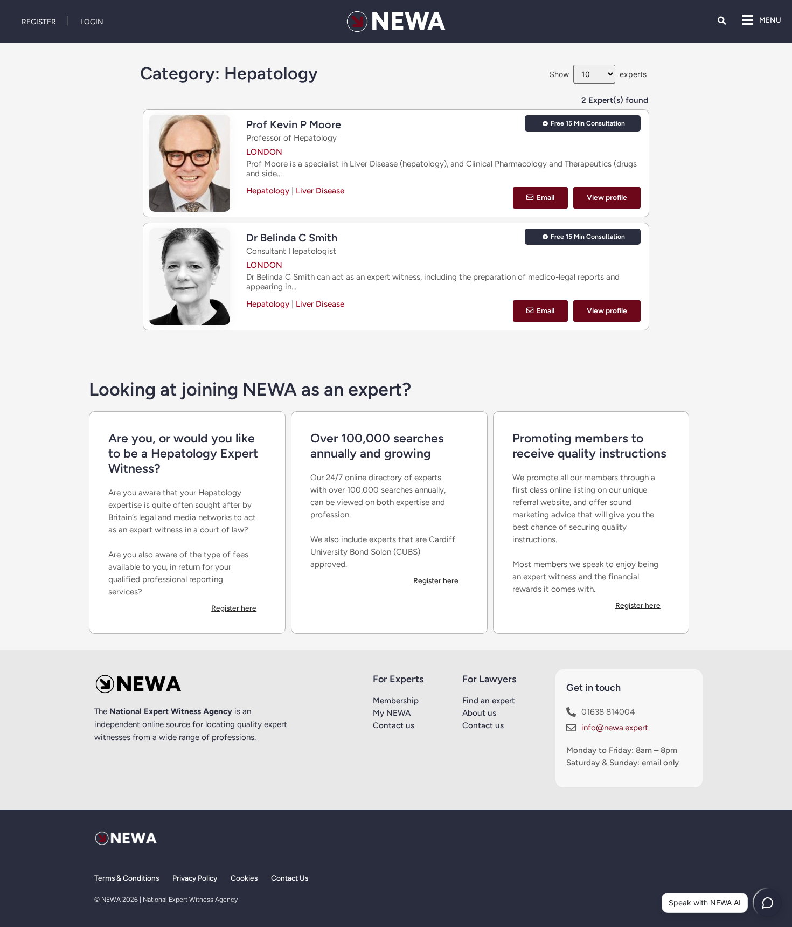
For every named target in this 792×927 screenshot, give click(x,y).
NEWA (408, 21)
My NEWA (392, 713)
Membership (396, 700)
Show (559, 74)
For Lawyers (489, 679)
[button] (721, 20)
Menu (770, 20)
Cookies (244, 878)
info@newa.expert (614, 727)
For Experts (398, 679)
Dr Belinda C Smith (291, 237)
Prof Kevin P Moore (293, 124)
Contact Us (289, 878)
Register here (233, 608)
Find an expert (488, 700)
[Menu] (747, 19)
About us (479, 713)
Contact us (393, 725)
